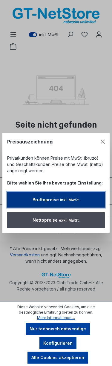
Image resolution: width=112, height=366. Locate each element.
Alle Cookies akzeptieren (57, 357)
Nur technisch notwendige (58, 328)
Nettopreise (56, 220)
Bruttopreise (56, 199)
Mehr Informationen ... (56, 317)
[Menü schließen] (102, 141)
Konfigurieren (58, 343)
